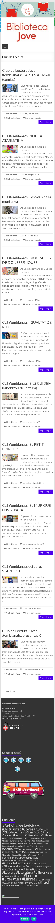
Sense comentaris (33, 118)
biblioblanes (11, 113)
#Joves (17, 875)
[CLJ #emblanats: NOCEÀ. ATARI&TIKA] (10, 146)
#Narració (46, 880)
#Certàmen (8, 857)
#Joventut (6, 876)
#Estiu (40, 867)
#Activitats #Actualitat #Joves (21, 827)
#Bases (22, 849)
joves (35, 885)
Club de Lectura (13, 118)
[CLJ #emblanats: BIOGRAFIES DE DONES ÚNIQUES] (10, 268)
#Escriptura (31, 866)
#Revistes (33, 883)
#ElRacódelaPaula (13, 866)
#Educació (42, 864)
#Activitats (11, 825)
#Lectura (32, 875)
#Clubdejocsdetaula (26, 857)
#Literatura (11, 879)
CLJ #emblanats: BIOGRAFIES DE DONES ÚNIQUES (26, 260)
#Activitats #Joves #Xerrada (31, 846)
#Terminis (13, 885)
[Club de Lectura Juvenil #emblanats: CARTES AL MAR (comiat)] (10, 85)
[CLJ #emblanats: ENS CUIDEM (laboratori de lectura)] (10, 394)
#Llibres (29, 879)
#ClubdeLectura (15, 863)
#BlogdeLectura (11, 852)
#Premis (12, 882)
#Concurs (33, 863)
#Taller (5, 885)
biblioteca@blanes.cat (11, 718)
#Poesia (5, 883)
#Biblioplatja (30, 849)
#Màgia (38, 880)
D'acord (24, 919)
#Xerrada (28, 885)
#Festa (4, 870)
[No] (51, 914)
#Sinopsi (43, 882)
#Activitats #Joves (11, 846)
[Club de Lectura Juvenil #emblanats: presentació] (10, 641)
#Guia (27, 869)
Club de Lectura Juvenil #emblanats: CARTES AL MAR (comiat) (26, 75)
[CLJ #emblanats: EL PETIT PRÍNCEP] (10, 455)
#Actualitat (10, 849)
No (33, 919)
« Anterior (11, 691)
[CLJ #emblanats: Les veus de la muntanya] (10, 207)
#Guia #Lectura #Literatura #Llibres (24, 870)
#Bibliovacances (42, 849)
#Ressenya (24, 882)
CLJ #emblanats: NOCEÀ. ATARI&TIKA (22, 138)
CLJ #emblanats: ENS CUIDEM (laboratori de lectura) (27, 385)
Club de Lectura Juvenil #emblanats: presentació (21, 633)
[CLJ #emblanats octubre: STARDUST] (10, 577)
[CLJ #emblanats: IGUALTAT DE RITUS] (10, 333)
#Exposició (47, 867)
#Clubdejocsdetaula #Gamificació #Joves (20, 860)
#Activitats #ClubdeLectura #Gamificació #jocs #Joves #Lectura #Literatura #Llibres (27, 832)
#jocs (49, 872)
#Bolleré (26, 852)
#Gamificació (15, 869)
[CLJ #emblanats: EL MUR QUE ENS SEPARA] (10, 516)
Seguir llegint (45, 122)
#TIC (20, 885)
